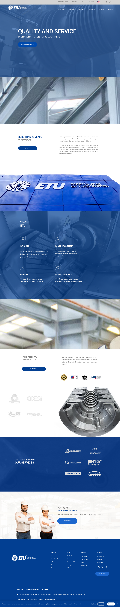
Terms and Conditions (31, 599)
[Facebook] (98, 567)
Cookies (41, 599)
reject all (101, 604)
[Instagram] (102, 567)
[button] (63, 2)
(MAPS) (65, 594)
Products (70, 556)
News (53, 565)
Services (69, 559)
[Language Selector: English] (99, 2)
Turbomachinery (72, 562)
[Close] (118, 603)
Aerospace (70, 565)
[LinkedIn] (106, 567)
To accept (111, 604)
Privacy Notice (21, 599)
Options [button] (93, 604)
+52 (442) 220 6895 (81, 594)
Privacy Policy (78, 604)
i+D (68, 568)
